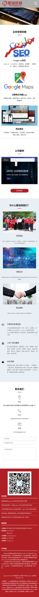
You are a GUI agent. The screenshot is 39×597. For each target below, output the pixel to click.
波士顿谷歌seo (21, 591)
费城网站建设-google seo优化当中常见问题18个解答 (14, 501)
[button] (3, 16)
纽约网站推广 (13, 585)
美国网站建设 (6, 583)
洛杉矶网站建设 (32, 583)
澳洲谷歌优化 (19, 587)
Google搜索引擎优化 (13, 581)
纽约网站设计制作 (14, 583)
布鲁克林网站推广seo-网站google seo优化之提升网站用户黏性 (16, 505)
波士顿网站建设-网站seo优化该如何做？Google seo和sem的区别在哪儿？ (19, 509)
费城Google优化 (30, 591)
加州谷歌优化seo (23, 581)
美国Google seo (31, 589)
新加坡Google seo (11, 587)
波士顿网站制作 (24, 583)
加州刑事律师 (6, 589)
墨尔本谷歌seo (26, 587)
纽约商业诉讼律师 (22, 589)
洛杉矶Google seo (13, 591)
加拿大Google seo (30, 585)
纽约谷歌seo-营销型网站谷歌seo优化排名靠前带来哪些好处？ (16, 513)
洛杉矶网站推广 (21, 585)
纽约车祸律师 (14, 589)
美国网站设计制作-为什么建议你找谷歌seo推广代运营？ (15, 517)
